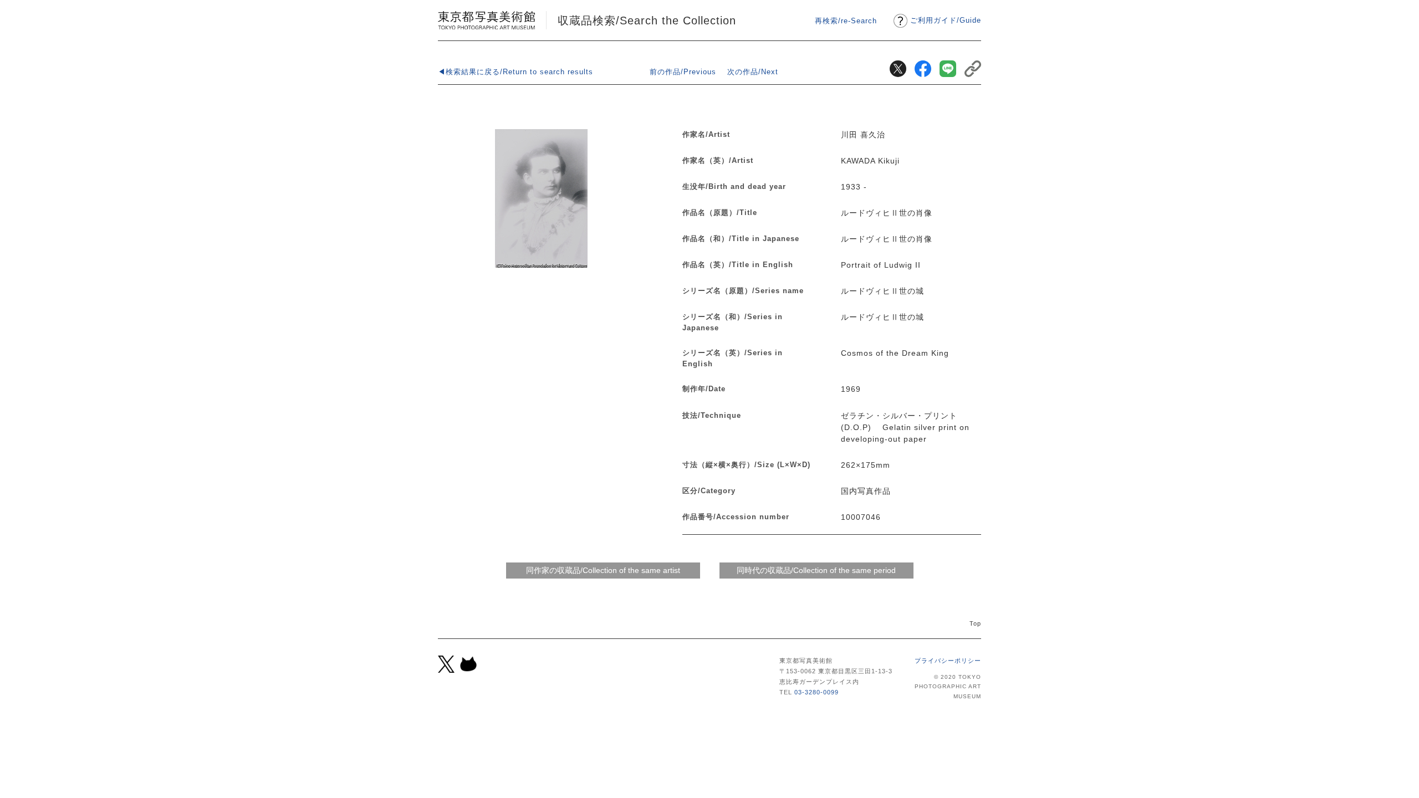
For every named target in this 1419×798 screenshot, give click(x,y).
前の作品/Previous (683, 72)
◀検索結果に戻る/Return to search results (515, 72)
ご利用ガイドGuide (945, 20)
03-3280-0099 (816, 692)
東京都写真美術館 (486, 20)
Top (975, 623)
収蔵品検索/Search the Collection (647, 20)
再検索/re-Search (846, 21)
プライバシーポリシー (948, 660)
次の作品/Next (752, 72)
